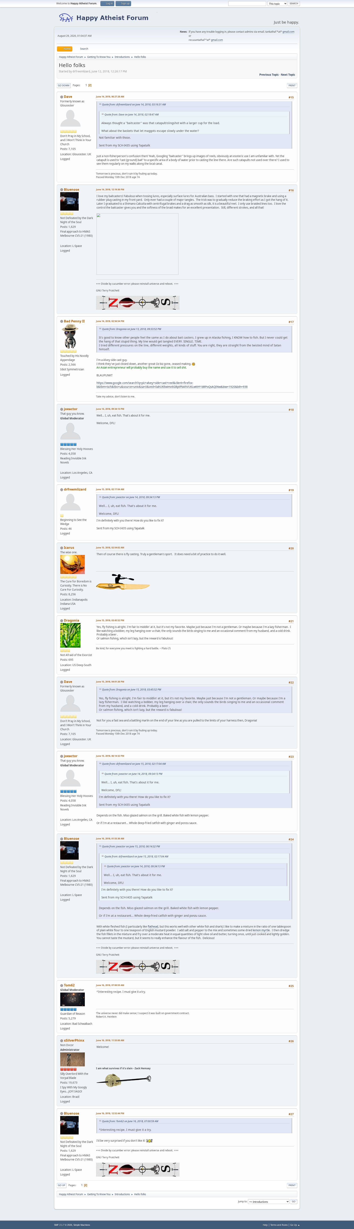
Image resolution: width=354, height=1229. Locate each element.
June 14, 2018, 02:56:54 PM (110, 321)
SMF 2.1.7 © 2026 (63, 1225)
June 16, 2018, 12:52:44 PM (110, 1113)
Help (265, 1224)
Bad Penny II (74, 321)
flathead (153, 926)
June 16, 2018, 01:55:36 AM (110, 838)
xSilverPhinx (74, 1040)
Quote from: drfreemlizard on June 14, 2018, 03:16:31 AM (134, 104)
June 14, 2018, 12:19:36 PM (110, 189)
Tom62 (69, 985)
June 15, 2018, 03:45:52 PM (110, 620)
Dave (68, 96)
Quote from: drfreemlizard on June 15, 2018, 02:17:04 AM (134, 764)
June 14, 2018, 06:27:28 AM (110, 96)
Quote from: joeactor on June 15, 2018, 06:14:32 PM (131, 846)
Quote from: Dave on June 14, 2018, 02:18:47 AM (131, 114)
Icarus (69, 547)
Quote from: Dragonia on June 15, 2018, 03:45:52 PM (131, 689)
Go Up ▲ (295, 1224)
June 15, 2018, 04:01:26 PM (110, 681)
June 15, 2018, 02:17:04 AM (110, 489)
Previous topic (269, 74)
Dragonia (71, 620)
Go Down (63, 85)
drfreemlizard (75, 489)
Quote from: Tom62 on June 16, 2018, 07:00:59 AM (130, 1121)
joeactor (70, 409)
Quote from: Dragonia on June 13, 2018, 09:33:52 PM (131, 329)
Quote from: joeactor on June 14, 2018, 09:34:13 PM (131, 497)
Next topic (288, 74)
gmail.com (288, 31)
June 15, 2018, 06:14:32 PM (110, 755)
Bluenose (71, 189)
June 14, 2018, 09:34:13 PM (110, 408)
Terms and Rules (279, 1224)
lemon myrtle (261, 930)
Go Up (61, 1185)
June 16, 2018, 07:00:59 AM (110, 985)
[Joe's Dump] (62, 468)
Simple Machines (81, 1225)
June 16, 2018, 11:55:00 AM (110, 1040)
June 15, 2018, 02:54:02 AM (110, 547)
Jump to (242, 1201)
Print (292, 85)
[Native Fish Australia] (62, 241)
